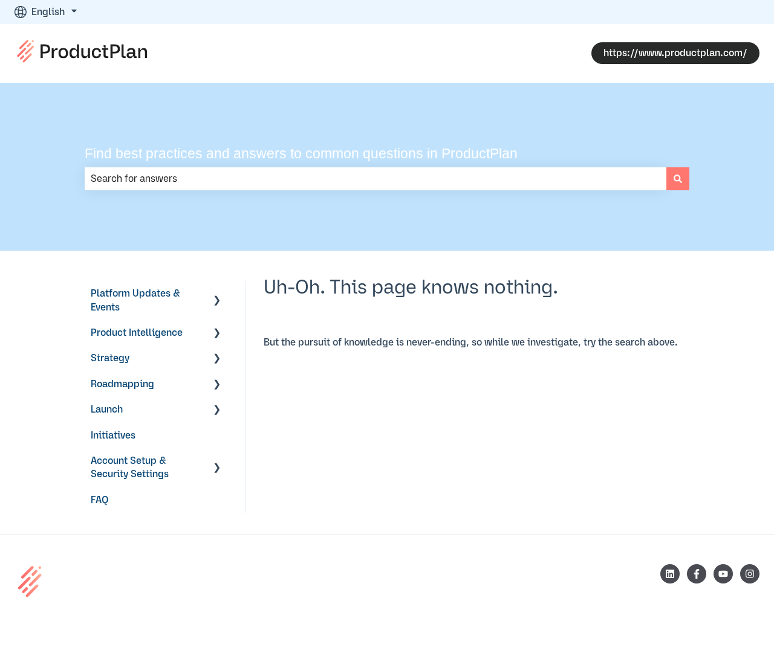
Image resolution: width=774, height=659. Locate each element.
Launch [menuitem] (107, 409)
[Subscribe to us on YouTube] (723, 573)
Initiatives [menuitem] (113, 435)
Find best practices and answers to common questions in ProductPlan (301, 153)
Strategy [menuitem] (110, 358)
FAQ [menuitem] (100, 500)
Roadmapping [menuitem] (122, 384)
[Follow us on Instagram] (749, 573)
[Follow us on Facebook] (696, 573)
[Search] (677, 178)
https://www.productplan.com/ (675, 53)
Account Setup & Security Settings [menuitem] (130, 467)
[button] (217, 294)
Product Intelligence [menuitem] (137, 333)
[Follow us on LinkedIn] (670, 573)
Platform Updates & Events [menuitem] (135, 300)
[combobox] (375, 178)
